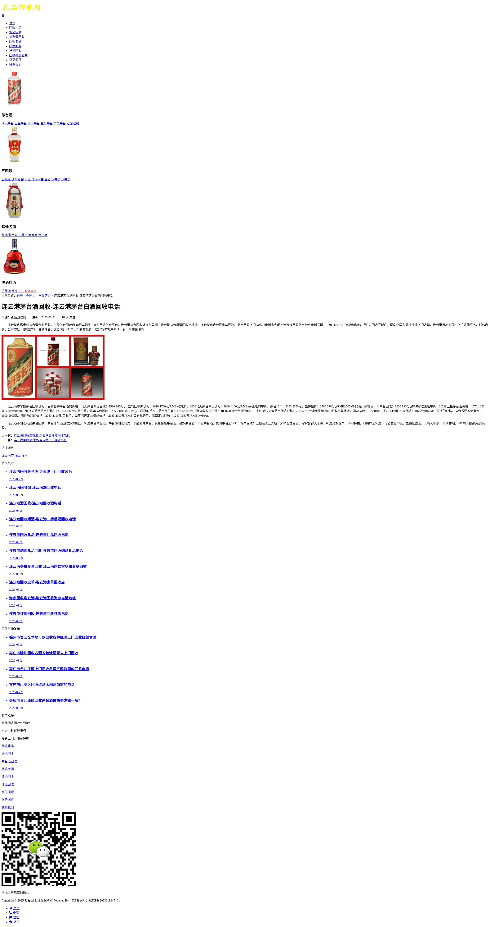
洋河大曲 (37, 179)
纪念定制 (73, 123)
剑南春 (13, 235)
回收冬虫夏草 (18, 55)
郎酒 (5, 235)
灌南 (24, 455)
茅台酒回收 (16, 37)
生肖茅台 (47, 123)
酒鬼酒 (33, 235)
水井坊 (55, 179)
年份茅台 (34, 123)
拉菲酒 (6, 291)
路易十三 (17, 291)
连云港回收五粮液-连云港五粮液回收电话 (42, 435)
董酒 (47, 179)
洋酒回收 (15, 50)
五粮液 (6, 179)
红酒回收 (15, 46)
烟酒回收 (15, 32)
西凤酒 (42, 235)
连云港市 (8, 455)
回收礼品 (15, 27)
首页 (12, 23)
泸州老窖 (17, 179)
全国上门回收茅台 (38, 295)
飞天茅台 (8, 123)
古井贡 (23, 235)
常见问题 (15, 60)
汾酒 (27, 179)
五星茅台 (21, 123)
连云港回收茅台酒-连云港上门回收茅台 (40, 440)
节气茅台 (60, 123)
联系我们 (15, 64)
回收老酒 (15, 41)
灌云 (18, 455)
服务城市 (30, 291)
